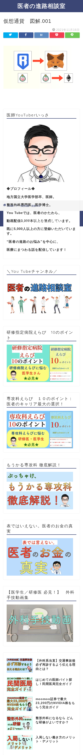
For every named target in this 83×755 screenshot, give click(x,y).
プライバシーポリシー (33, 215)
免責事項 (57, 215)
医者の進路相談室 (41, 5)
